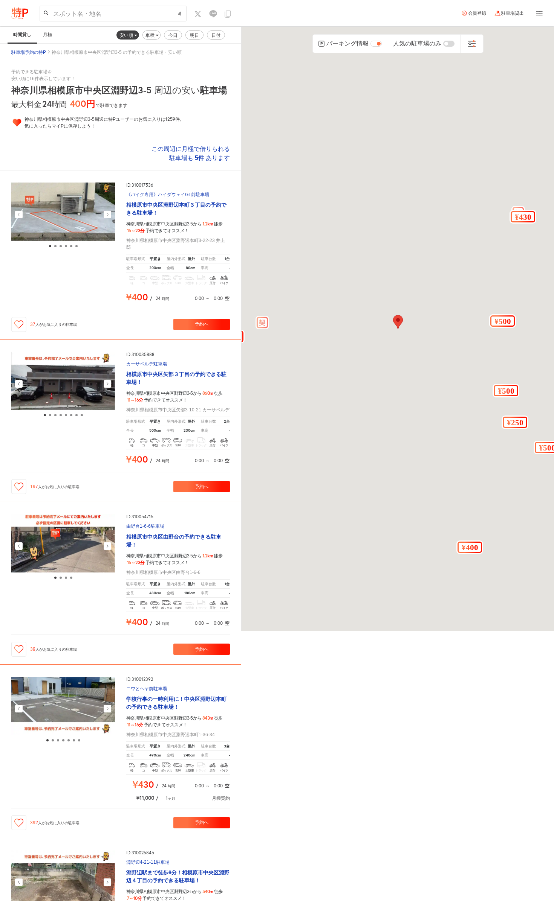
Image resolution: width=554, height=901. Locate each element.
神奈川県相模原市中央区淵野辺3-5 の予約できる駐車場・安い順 (117, 52)
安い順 (126, 35)
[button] (523, 217)
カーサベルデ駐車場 (146, 364)
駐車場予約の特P (28, 52)
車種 (150, 35)
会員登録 (477, 13)
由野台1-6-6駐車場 (145, 526)
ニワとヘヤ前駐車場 (146, 688)
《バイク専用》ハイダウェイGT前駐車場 (167, 194)
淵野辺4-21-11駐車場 (148, 862)
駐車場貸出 (512, 13)
